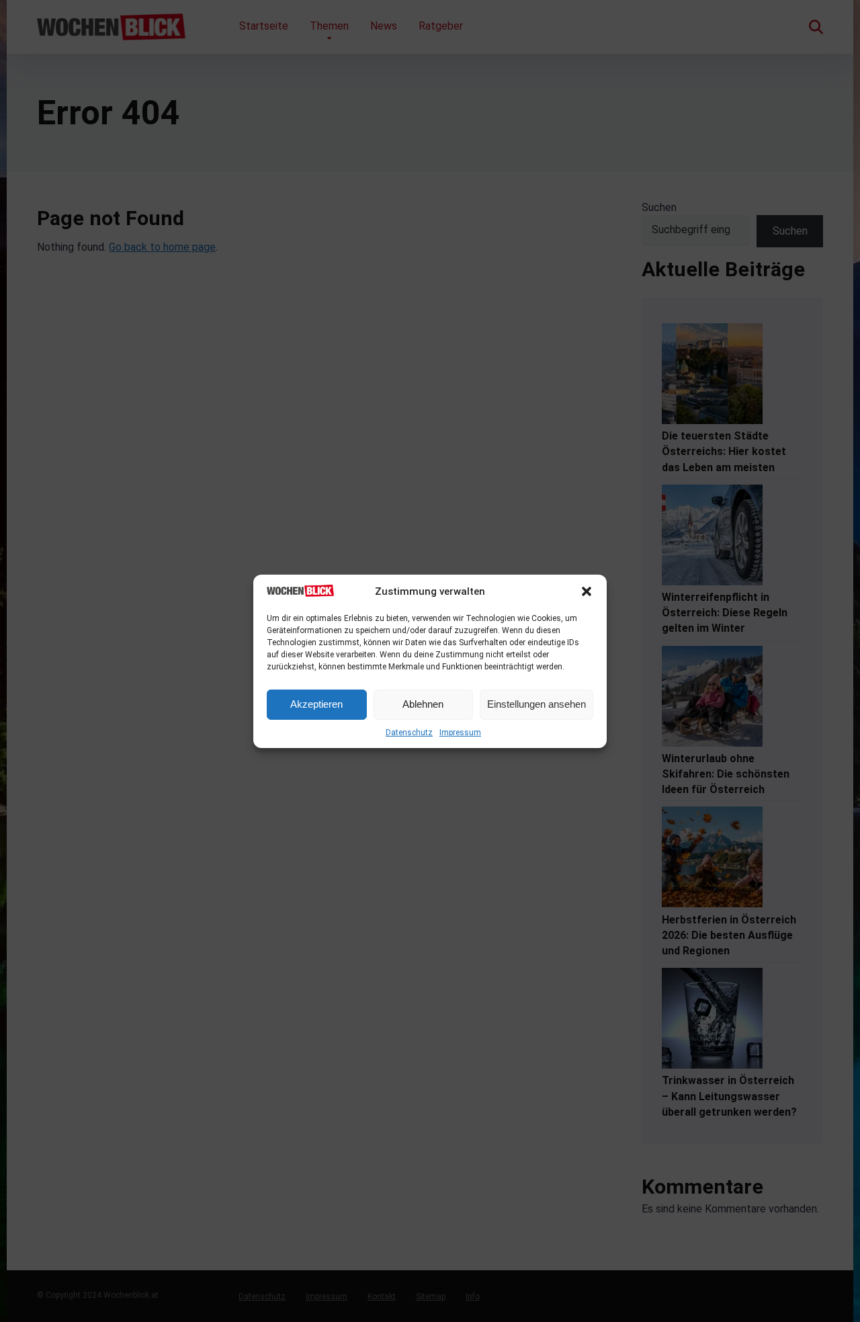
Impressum (460, 732)
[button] (586, 591)
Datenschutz (409, 732)
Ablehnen (422, 704)
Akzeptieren (316, 704)
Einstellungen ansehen (536, 704)
